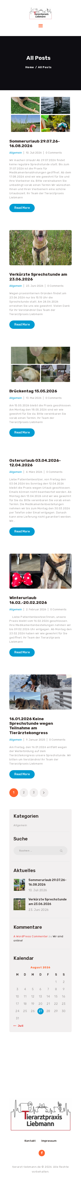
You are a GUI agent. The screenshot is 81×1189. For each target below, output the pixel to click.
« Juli (19, 1025)
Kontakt (30, 1140)
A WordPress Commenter (31, 936)
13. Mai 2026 (34, 397)
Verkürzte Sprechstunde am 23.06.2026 (38, 276)
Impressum (48, 1140)
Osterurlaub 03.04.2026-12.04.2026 (35, 462)
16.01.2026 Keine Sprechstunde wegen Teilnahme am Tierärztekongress (31, 726)
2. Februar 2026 (36, 609)
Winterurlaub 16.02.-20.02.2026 (28, 600)
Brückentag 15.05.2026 (33, 391)
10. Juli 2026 (34, 152)
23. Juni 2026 (34, 285)
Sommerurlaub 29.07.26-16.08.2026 (34, 143)
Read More (22, 208)
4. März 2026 (34, 471)
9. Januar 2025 (35, 739)
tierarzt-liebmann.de (26, 1166)
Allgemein (15, 152)
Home (29, 67)
